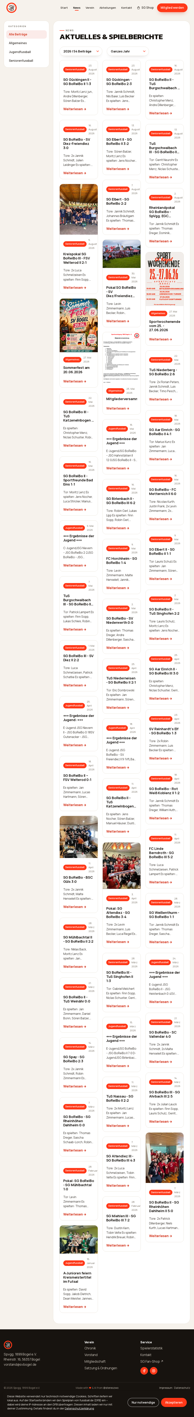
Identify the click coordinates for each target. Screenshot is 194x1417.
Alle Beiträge (18, 34)
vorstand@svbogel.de (20, 1364)
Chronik (90, 1348)
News (76, 7)
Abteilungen (107, 7)
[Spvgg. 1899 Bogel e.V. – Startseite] (11, 8)
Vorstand (91, 1355)
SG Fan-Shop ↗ (151, 1361)
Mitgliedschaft (95, 1361)
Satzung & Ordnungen (100, 1368)
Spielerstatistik (151, 1348)
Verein (90, 7)
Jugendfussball (20, 52)
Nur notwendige (143, 1402)
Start (64, 7)
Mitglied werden (172, 7)
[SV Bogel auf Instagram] (153, 1371)
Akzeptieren (174, 1402)
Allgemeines (18, 43)
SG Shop (148, 8)
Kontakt (126, 7)
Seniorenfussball (21, 61)
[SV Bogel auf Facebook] (144, 1371)
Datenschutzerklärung (79, 1408)
